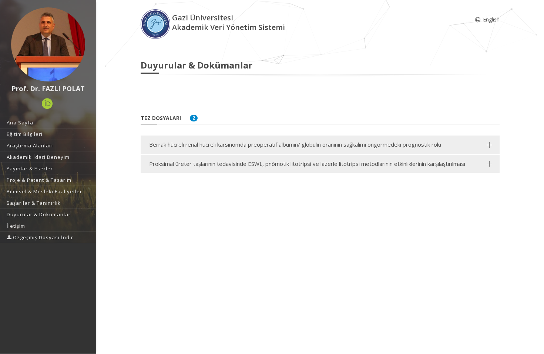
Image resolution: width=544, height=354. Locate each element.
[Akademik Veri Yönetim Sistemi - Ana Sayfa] (156, 23)
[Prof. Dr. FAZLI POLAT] (48, 44)
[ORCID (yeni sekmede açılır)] (47, 103)
